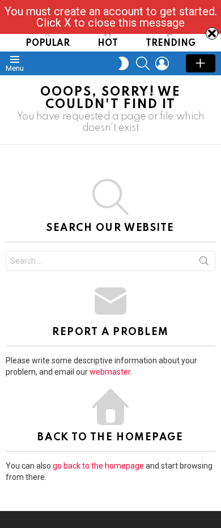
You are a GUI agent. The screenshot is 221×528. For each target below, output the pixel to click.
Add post (200, 63)
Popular (48, 43)
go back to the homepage (98, 465)
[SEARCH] (143, 63)
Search (204, 263)
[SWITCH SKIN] (123, 63)
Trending (171, 43)
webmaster (110, 371)
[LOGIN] (162, 63)
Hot (107, 43)
